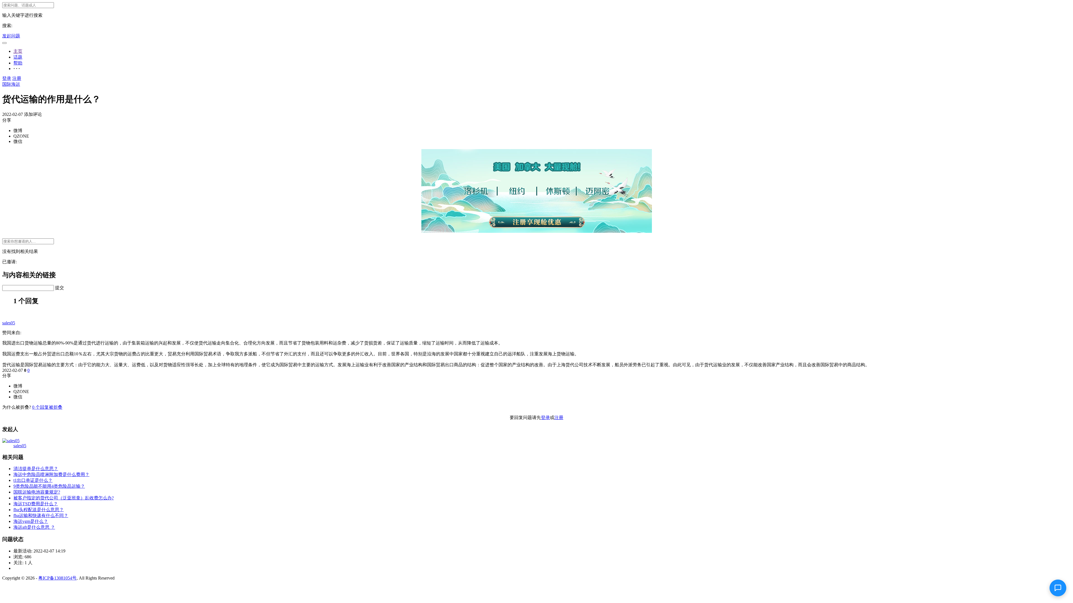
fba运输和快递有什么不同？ (40, 515)
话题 (17, 57)
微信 (17, 141)
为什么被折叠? (16, 407)
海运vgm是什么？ (30, 521)
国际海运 (11, 84)
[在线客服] (1058, 588)
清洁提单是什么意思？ (35, 468)
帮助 (17, 63)
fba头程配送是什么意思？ (38, 509)
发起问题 (11, 36)
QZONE (21, 136)
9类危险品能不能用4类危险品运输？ (49, 486)
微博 (17, 130)
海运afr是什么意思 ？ (34, 527)
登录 (6, 78)
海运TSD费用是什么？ (35, 503)
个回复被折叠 (47, 407)
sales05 (8, 322)
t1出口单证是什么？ (33, 480)
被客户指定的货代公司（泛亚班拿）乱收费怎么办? (63, 498)
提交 (59, 287)
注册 (16, 78)
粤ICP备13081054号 (57, 578)
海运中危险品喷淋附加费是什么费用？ (51, 474)
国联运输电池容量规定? (36, 492)
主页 (17, 51)
